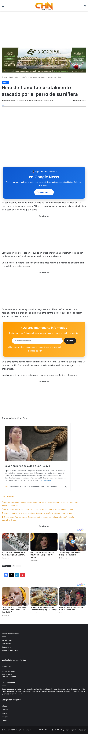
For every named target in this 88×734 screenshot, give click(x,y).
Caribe (4, 720)
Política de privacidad (10, 651)
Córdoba (5, 706)
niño (13, 566)
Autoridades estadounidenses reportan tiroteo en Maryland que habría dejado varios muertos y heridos (40, 504)
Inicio (5, 77)
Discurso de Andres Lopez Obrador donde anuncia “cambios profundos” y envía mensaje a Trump (38, 518)
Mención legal (7, 640)
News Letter (6, 643)
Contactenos (6, 647)
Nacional (5, 717)
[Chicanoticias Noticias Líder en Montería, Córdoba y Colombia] (44, 6)
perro (18, 566)
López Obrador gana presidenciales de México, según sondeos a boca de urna (38, 513)
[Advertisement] (44, 28)
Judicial (4, 713)
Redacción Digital (9, 100)
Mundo (11, 77)
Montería (5, 710)
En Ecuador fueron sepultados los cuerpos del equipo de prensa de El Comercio (39, 509)
